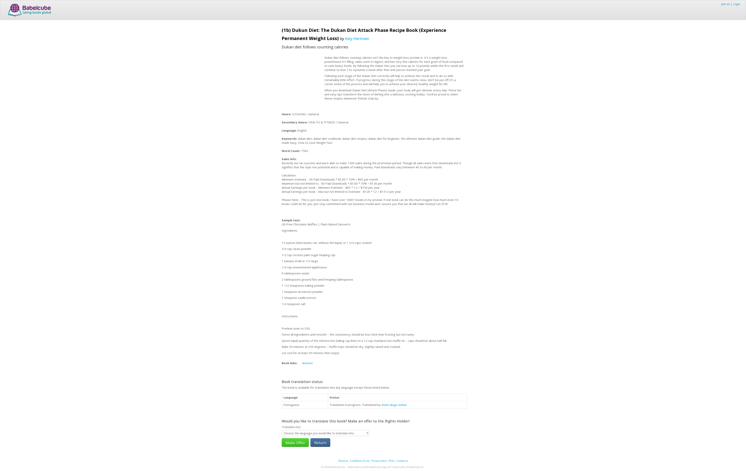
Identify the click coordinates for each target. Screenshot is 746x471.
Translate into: (291, 427)
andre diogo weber (394, 405)
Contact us (402, 460)
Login (736, 4)
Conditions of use (360, 460)
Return (320, 442)
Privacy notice (379, 460)
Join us (725, 4)
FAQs (391, 460)
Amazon (307, 363)
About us (343, 460)
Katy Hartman (357, 38)
